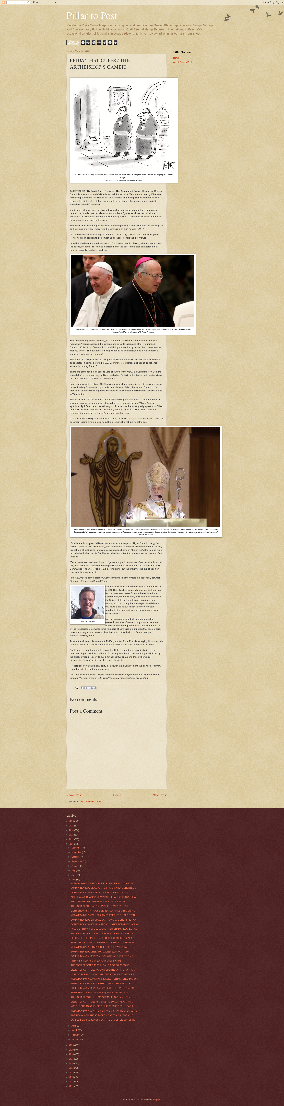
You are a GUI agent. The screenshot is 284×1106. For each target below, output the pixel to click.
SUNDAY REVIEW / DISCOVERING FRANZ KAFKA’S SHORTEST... (104, 888)
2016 (71, 1063)
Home (117, 795)
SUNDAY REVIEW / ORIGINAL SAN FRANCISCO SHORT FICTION (103, 920)
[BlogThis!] (85, 688)
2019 (71, 1050)
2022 (71, 839)
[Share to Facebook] (91, 688)
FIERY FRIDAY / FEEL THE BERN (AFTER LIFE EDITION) (99, 992)
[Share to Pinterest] (94, 688)
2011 (71, 1086)
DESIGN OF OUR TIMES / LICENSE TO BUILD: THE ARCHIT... (102, 1002)
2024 (71, 830)
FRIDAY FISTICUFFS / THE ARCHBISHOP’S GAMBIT (97, 961)
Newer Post (74, 795)
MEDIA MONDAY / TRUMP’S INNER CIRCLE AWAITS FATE (100, 947)
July (73, 870)
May (73, 879)
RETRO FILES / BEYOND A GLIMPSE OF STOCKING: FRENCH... (103, 942)
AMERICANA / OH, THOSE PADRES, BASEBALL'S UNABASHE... (103, 1015)
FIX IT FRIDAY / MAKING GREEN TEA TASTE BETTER (98, 901)
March (74, 1030)
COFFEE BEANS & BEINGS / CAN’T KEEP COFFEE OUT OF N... (103, 1020)
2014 (71, 1072)
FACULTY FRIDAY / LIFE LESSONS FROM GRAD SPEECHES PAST (104, 929)
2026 (71, 821)
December (76, 848)
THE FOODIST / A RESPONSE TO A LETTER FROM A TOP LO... (103, 933)
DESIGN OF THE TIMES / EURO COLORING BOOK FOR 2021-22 (103, 938)
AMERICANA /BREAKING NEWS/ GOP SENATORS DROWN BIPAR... (105, 897)
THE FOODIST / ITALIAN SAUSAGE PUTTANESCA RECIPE (100, 906)
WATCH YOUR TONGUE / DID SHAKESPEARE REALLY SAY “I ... (103, 1006)
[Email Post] (76, 688)
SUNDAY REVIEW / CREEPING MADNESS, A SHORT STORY (101, 952)
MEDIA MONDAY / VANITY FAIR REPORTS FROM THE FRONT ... (103, 883)
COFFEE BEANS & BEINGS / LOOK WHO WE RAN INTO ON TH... (103, 956)
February (76, 1035)
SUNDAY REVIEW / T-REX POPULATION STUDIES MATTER (101, 983)
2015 (71, 1068)
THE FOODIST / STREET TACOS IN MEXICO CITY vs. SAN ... (102, 997)
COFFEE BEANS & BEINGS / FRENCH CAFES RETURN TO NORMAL (105, 924)
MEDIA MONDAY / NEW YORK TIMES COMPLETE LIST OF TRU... (104, 915)
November (76, 852)
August (75, 866)
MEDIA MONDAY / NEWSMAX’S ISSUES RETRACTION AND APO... (104, 979)
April (73, 1026)
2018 (71, 1054)
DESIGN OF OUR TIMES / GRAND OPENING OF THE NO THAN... (103, 970)
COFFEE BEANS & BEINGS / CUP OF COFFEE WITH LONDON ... (103, 988)
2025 (71, 825)
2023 (71, 835)
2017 (71, 1059)
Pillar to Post (91, 15)
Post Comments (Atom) (91, 801)
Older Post (160, 795)
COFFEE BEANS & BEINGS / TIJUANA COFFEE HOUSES (100, 892)
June (74, 875)
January (75, 1039)
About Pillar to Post (182, 62)
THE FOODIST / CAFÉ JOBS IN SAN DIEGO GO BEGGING (100, 965)
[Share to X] (88, 688)
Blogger (156, 1099)
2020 (71, 1045)
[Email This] (82, 688)
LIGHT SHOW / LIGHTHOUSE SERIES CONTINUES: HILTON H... (103, 911)
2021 (71, 844)
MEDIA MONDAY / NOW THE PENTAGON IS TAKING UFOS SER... (104, 1011)
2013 (71, 1077)
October (75, 857)
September (77, 861)
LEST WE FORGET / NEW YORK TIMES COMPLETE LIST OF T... (103, 974)
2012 (71, 1081)
